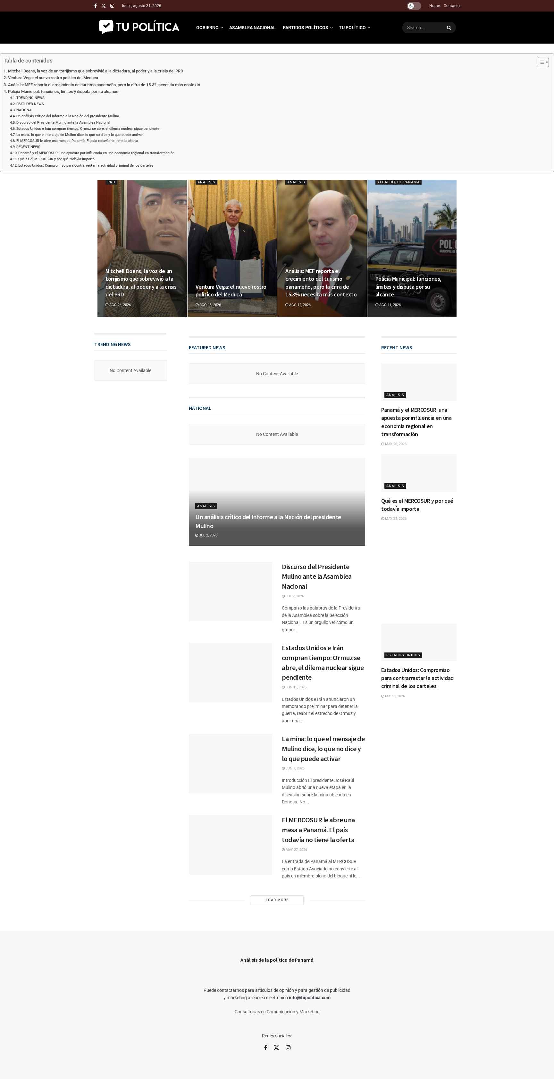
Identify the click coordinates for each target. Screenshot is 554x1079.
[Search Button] (450, 27)
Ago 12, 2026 (299, 305)
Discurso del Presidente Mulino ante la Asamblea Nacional (63, 122)
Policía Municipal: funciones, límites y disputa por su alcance (63, 91)
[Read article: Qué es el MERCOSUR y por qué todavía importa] (419, 473)
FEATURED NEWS (30, 104)
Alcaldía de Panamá (398, 182)
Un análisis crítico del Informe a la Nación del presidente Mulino (67, 116)
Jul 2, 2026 (207, 535)
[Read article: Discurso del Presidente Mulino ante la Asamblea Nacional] (230, 591)
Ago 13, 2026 (209, 305)
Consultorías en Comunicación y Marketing (277, 1011)
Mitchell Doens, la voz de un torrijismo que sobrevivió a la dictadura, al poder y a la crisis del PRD (95, 71)
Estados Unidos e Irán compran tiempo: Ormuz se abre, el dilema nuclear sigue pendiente (87, 128)
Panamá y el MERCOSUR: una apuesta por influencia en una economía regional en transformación (96, 153)
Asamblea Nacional (252, 27)
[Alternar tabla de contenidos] (540, 62)
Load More (277, 900)
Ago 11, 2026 (389, 305)
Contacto (452, 6)
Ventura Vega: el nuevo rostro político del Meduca (53, 77)
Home (434, 6)
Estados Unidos (403, 655)
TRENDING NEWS (30, 97)
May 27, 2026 (296, 850)
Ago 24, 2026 (119, 305)
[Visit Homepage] (139, 27)
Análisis (206, 182)
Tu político (352, 27)
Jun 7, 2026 (295, 768)
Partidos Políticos (305, 27)
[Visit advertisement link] (419, 573)
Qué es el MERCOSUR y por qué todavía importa (56, 159)
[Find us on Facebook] (95, 6)
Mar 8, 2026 (394, 696)
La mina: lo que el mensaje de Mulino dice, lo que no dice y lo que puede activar (79, 134)
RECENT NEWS (28, 147)
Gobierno (207, 27)
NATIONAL (24, 110)
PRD (111, 182)
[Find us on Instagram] (112, 6)
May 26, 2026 (395, 444)
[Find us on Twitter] (103, 6)
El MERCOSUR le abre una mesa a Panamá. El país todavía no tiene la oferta (77, 140)
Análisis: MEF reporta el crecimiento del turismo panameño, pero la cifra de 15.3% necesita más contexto (104, 84)
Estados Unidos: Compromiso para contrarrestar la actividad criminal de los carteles (86, 165)
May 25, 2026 (395, 519)
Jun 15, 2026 (295, 687)
